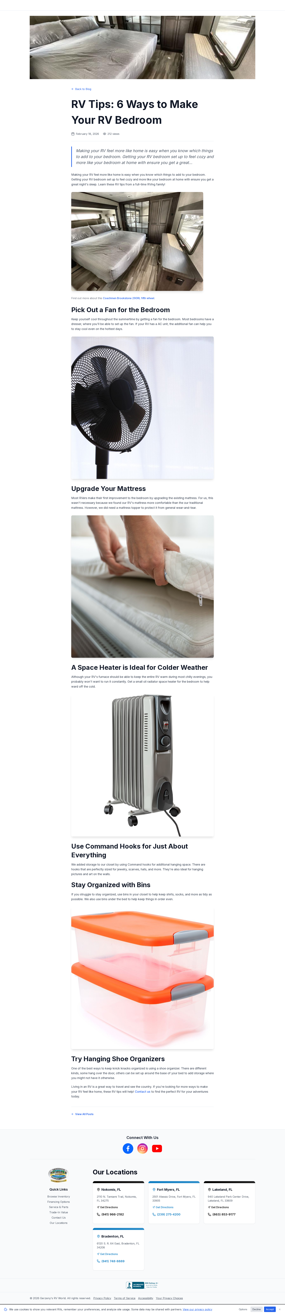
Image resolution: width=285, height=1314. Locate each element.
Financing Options (58, 1201)
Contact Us (59, 1217)
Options (243, 1309)
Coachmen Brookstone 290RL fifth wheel (128, 298)
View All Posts (84, 1114)
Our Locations (58, 1223)
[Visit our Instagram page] (142, 1148)
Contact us (142, 1091)
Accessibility (145, 1298)
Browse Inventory (58, 1196)
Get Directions (109, 1207)
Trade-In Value (58, 1212)
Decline (257, 1309)
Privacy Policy (102, 1298)
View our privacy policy (197, 1309)
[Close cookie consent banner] (279, 1309)
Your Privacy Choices (169, 1298)
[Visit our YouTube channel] (157, 1148)
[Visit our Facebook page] (128, 1148)
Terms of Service (124, 1298)
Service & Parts (58, 1207)
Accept (270, 1309)
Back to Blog (83, 89)
